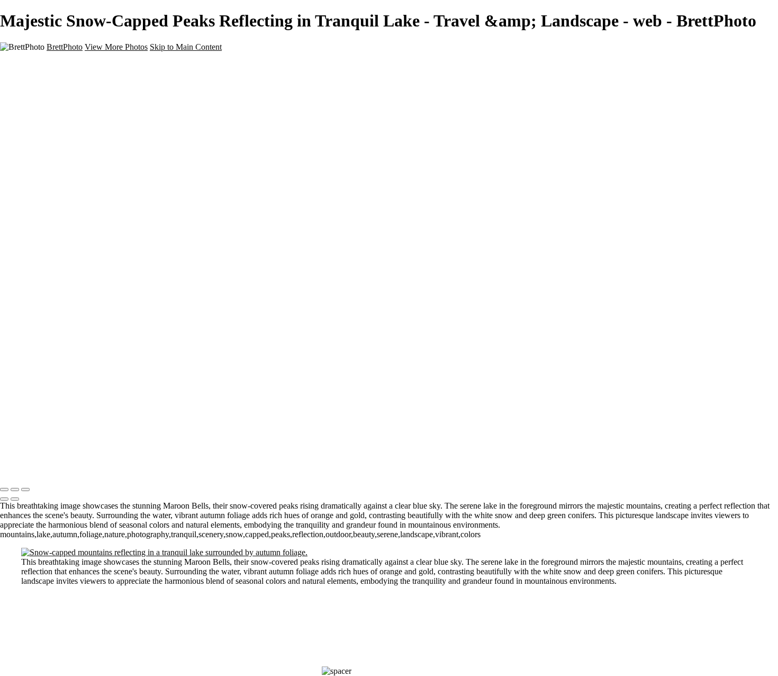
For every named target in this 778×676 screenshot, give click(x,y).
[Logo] (22, 467)
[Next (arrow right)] (15, 499)
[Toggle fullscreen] (15, 489)
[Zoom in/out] (25, 489)
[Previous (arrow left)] (4, 499)
